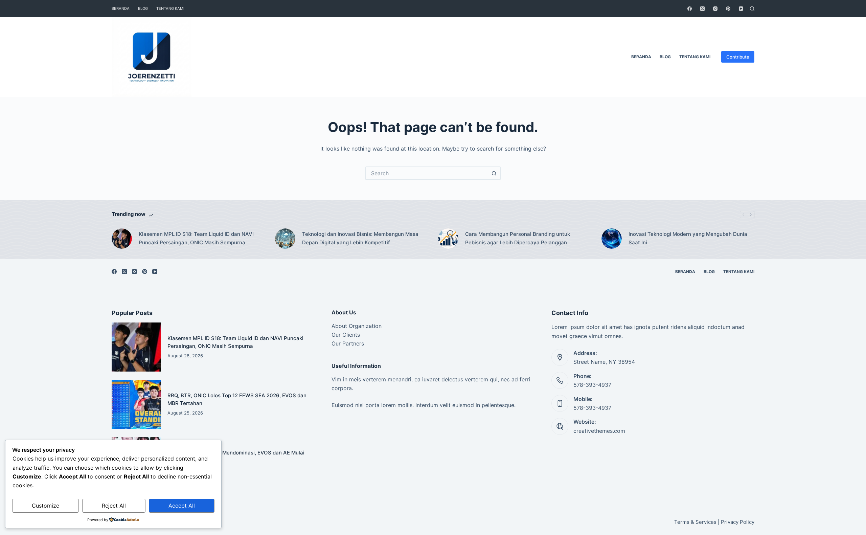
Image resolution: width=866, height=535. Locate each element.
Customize (45, 505)
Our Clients (346, 334)
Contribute (737, 57)
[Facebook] (689, 8)
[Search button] (494, 173)
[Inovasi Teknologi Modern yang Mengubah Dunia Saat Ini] (611, 238)
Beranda (121, 8)
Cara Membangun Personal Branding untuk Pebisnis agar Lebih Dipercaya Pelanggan (517, 238)
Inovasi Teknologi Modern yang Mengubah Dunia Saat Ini (688, 238)
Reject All (114, 505)
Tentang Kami (170, 8)
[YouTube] (741, 8)
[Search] (752, 8)
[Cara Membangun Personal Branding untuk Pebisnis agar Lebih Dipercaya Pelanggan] (448, 238)
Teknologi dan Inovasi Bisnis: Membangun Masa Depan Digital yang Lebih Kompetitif (360, 238)
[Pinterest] (728, 8)
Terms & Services (695, 522)
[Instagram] (715, 8)
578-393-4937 (592, 384)
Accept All (181, 505)
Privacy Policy (737, 522)
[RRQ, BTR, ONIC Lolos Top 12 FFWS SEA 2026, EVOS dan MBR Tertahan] (136, 404)
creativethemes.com (599, 430)
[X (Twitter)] (702, 8)
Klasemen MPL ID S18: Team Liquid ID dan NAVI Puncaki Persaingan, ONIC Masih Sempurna (196, 238)
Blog (143, 8)
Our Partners (348, 343)
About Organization (357, 325)
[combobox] (427, 173)
